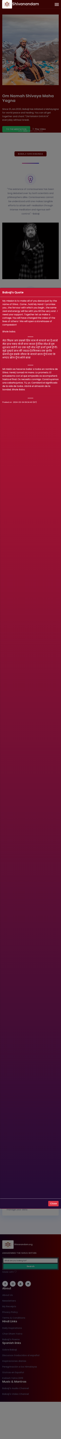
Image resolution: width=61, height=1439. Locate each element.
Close (53, 1203)
